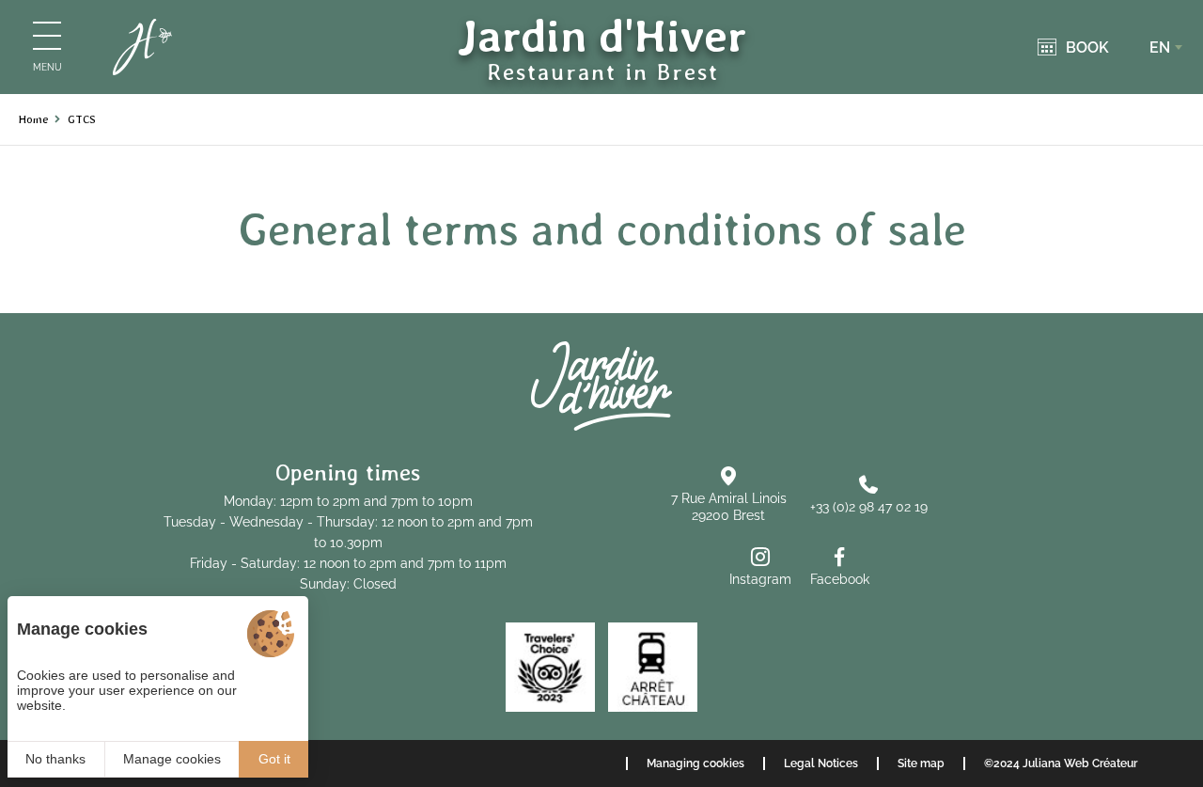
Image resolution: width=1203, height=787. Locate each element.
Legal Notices (821, 763)
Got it (274, 758)
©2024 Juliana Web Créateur (1060, 763)
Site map (921, 763)
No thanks (55, 758)
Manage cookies (172, 758)
